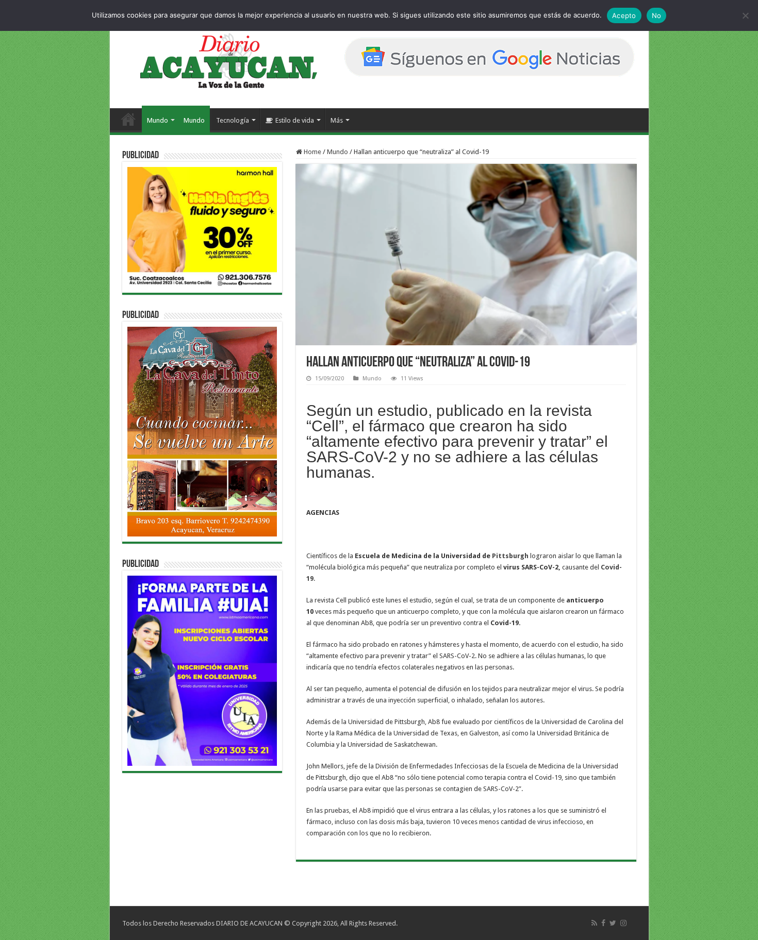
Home (311, 152)
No (657, 15)
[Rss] (594, 923)
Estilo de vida (294, 120)
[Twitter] (612, 923)
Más (337, 120)
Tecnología (232, 120)
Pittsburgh (511, 556)
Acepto (624, 15)
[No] (745, 15)
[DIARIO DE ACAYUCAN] (220, 60)
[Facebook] (603, 923)
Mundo (157, 120)
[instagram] (623, 923)
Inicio (128, 119)
